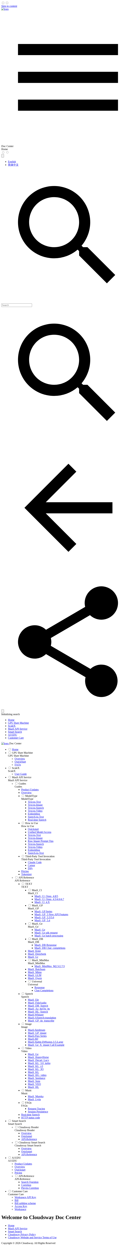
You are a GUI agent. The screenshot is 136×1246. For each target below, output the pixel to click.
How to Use (27, 826)
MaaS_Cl (33, 893)
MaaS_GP (33, 908)
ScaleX (12, 725)
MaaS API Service (17, 728)
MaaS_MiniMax (36, 963)
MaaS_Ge (33, 926)
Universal (33, 984)
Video (24, 1051)
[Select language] (2, 156)
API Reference (22, 880)
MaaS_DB (33, 942)
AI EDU (12, 734)
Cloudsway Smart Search (28, 1145)
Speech (25, 996)
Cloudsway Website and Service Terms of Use (32, 1237)
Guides (18, 786)
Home (11, 719)
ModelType (27, 798)
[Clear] (2, 711)
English (12, 161)
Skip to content (9, 6)
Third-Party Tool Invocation (36, 859)
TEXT (24, 886)
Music (24, 1093)
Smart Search (15, 731)
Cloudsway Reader (25, 1130)
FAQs (24, 1105)
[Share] (68, 707)
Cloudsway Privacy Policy (22, 1234)
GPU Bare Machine (18, 722)
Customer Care (16, 737)
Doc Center (15, 743)
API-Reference (22, 1179)
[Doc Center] (5, 9)
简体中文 (13, 164)
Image (24, 1027)
